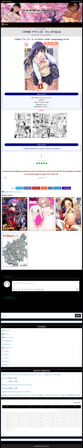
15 (64, 418)
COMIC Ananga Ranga (14, 192)
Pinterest (37, 188)
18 (19, 422)
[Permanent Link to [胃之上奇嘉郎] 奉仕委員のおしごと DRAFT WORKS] (14, 249)
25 (19, 425)
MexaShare (56, 148)
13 (41, 418)
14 (52, 418)
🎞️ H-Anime (5, 334)
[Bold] (14, 289)
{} (39, 289)
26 (30, 425)
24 (7, 425)
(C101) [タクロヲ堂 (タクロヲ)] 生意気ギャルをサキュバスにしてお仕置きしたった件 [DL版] (33, 374)
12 (30, 418)
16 (75, 418)
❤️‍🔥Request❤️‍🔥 (6, 1)
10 (7, 418)
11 (19, 418)
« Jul (3, 434)
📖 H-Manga (42, 29)
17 (7, 422)
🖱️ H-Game (5, 351)
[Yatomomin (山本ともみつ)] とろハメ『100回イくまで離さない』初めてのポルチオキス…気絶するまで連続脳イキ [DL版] (44, 395)
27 (41, 425)
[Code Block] (33, 289)
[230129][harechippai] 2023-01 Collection (20, 385)
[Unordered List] (28, 289)
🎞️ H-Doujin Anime (7, 337)
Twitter (20, 188)
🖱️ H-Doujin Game (7, 341)
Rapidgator (33, 148)
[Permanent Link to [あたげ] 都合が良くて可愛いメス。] (68, 214)
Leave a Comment (46, 35)
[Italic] (16, 289)
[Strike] (22, 289)
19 (30, 422)
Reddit (44, 188)
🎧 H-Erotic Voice (7, 348)
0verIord (4, 378)
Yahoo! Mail (67, 188)
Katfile (26, 148)
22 (64, 422)
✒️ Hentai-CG (6, 330)
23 (75, 422)
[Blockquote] (31, 289)
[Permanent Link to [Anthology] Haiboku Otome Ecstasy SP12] (14, 214)
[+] (42, 289)
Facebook (28, 188)
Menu (7, 24)
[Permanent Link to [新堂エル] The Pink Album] (41, 214)
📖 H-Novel (5, 365)
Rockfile (48, 148)
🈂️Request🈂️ (12, 378)
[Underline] (19, 289)
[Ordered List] (25, 289)
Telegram (58, 188)
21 (52, 422)
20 (41, 422)
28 (52, 425)
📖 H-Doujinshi (6, 344)
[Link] (36, 289)
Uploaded (41, 148)
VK (51, 188)
